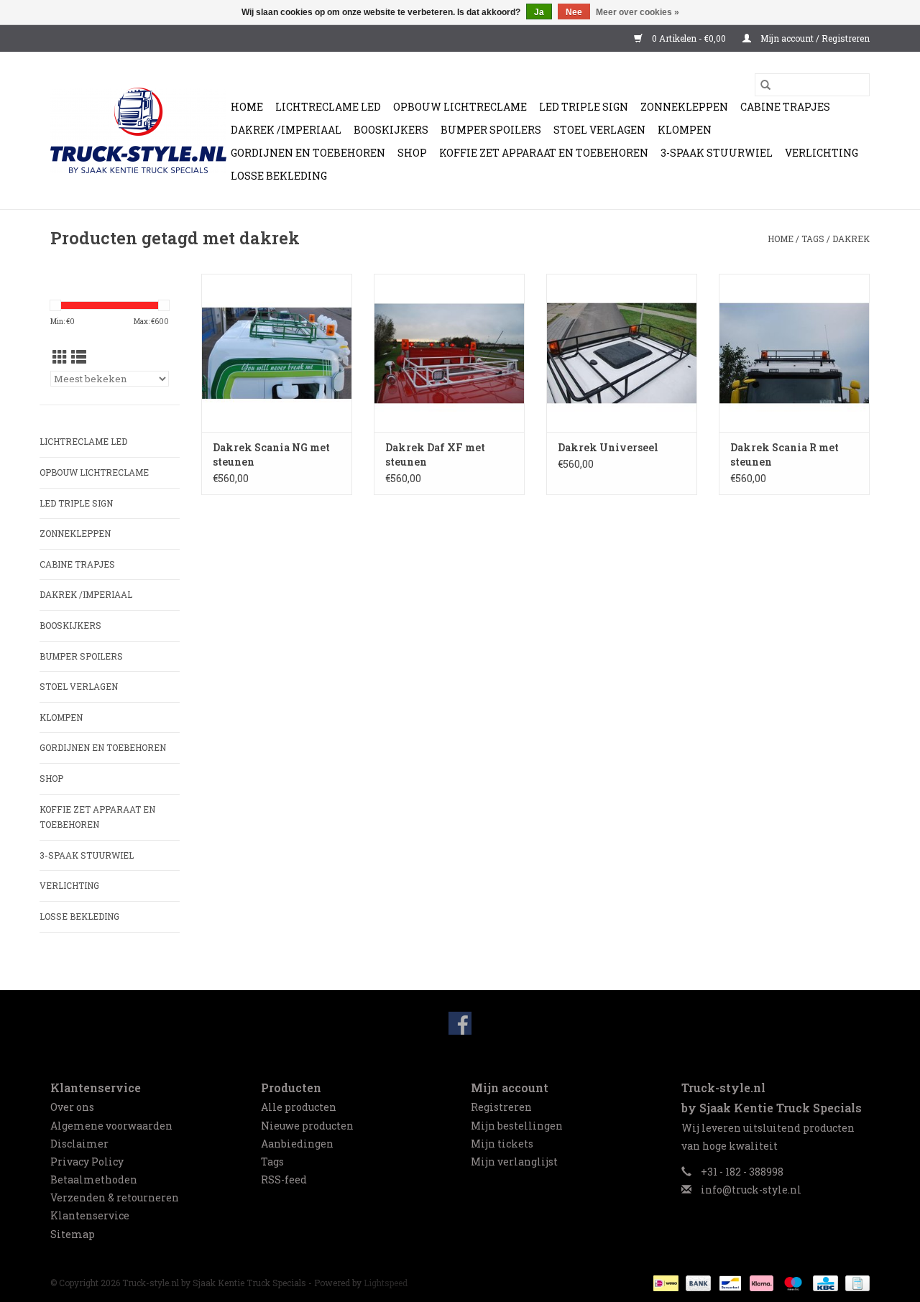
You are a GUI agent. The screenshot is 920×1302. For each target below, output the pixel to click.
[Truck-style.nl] (130, 130)
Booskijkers (391, 130)
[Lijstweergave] (78, 357)
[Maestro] (792, 1282)
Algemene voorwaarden (111, 1125)
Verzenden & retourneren (114, 1197)
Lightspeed (386, 1282)
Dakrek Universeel (608, 447)
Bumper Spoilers (491, 130)
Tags (812, 238)
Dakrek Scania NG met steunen (271, 454)
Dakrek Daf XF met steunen (435, 454)
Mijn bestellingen (517, 1125)
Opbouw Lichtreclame (460, 107)
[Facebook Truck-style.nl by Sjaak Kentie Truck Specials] (460, 1023)
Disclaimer (79, 1143)
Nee (574, 12)
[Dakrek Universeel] (621, 353)
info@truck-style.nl (751, 1189)
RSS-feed (284, 1179)
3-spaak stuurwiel (717, 153)
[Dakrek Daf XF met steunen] (449, 353)
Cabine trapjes (785, 107)
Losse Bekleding (279, 176)
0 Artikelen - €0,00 (689, 38)
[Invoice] (855, 1282)
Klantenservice (89, 1215)
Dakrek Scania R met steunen (784, 454)
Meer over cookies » (637, 12)
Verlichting (821, 153)
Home (247, 107)
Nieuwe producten (307, 1125)
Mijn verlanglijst (514, 1161)
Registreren (501, 1107)
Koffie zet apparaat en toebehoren (543, 153)
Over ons (72, 1107)
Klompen (685, 130)
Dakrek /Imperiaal (286, 130)
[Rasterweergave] (60, 357)
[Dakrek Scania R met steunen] (794, 353)
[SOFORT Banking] (760, 1282)
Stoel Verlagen (599, 130)
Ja (539, 12)
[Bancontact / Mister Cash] (729, 1282)
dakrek (851, 238)
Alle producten (298, 1107)
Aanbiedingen (297, 1143)
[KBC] (824, 1282)
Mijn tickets (502, 1143)
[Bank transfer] (697, 1282)
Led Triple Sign (583, 107)
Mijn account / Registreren (814, 38)
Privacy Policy (87, 1161)
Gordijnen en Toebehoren (308, 153)
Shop (412, 153)
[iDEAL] (664, 1282)
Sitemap (72, 1234)
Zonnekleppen (684, 107)
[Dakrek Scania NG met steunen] (276, 353)
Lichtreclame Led (328, 107)
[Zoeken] (765, 84)
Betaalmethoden (93, 1179)
